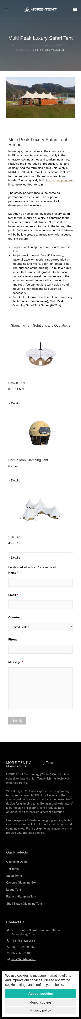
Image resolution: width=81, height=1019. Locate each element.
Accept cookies (40, 993)
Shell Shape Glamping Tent (24, 903)
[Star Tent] (40, 509)
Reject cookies (41, 1002)
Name (13, 572)
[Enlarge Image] (40, 97)
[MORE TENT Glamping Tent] (40, 9)
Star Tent (14, 537)
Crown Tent (16, 383)
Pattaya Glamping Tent (21, 896)
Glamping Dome (17, 861)
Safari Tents (14, 875)
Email (13, 595)
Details (15, 403)
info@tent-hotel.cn (23, 959)
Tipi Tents (12, 868)
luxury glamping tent (59, 180)
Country (14, 617)
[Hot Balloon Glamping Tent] (40, 432)
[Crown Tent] (40, 355)
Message (15, 662)
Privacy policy (40, 1010)
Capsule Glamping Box (21, 882)
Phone (12, 639)
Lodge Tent (13, 889)
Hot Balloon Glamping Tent (28, 460)
